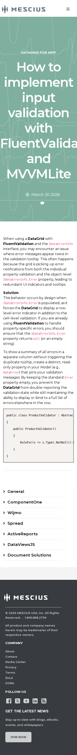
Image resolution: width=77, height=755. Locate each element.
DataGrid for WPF (38, 52)
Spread (15, 523)
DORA (9, 683)
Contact (11, 656)
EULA (9, 678)
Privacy (10, 667)
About (9, 651)
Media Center (15, 662)
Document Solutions (29, 555)
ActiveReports (22, 533)
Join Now (18, 737)
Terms (10, 672)
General (15, 491)
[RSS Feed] (43, 700)
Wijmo (14, 512)
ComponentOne (24, 502)
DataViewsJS (21, 544)
